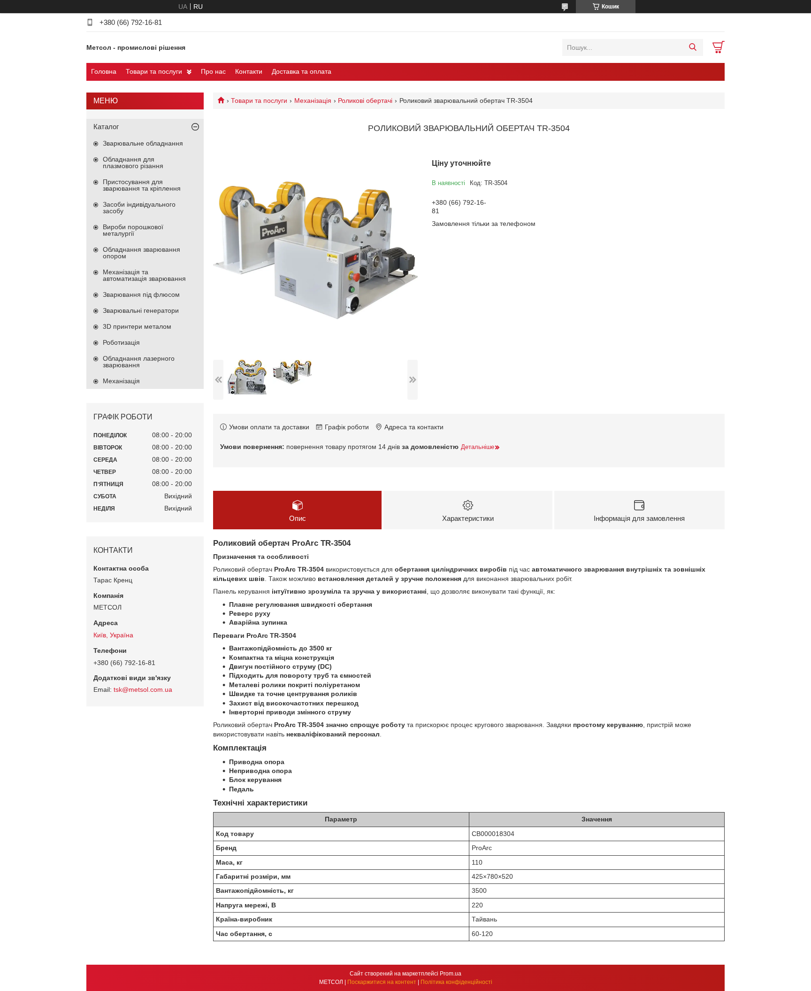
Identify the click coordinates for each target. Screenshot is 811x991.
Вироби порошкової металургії (133, 230)
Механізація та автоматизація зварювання (144, 275)
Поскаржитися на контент (381, 982)
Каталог (106, 127)
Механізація (312, 100)
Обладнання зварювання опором (141, 253)
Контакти (248, 71)
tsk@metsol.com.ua (143, 689)
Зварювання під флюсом (141, 294)
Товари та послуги (154, 71)
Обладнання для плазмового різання (133, 162)
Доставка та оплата (301, 71)
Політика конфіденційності (456, 982)
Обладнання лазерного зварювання (139, 362)
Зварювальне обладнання (143, 143)
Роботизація (121, 342)
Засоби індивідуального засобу (139, 208)
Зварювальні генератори (141, 310)
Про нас (213, 71)
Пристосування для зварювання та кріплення (142, 185)
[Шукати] (692, 47)
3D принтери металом (137, 326)
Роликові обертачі (365, 100)
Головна (103, 71)
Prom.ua (450, 973)
